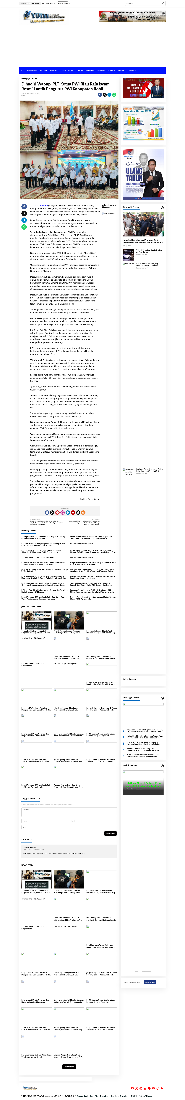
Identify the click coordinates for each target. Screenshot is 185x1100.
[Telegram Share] (109, 95)
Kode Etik (94, 1096)
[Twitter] (52, 512)
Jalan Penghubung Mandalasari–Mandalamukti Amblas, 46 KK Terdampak (44, 570)
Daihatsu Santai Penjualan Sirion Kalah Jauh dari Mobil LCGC (149, 470)
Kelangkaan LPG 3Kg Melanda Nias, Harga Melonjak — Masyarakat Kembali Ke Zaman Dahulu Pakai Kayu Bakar (43, 577)
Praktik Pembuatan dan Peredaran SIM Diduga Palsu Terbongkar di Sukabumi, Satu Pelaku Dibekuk (91, 537)
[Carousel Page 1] (136, 971)
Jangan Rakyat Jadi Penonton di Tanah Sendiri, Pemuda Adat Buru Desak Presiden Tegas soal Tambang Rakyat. (92, 570)
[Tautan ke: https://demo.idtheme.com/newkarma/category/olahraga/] (162, 698)
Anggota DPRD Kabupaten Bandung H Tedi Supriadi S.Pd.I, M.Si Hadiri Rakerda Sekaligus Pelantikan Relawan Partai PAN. (143, 782)
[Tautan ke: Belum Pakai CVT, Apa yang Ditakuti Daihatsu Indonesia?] (128, 364)
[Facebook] (47, 512)
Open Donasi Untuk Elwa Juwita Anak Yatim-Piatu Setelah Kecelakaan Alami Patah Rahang (92, 577)
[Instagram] (62, 512)
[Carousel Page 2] (140, 971)
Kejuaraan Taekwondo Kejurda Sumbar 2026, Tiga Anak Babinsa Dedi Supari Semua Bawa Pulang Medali (145, 730)
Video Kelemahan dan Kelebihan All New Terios (149, 251)
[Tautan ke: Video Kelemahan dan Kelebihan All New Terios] (128, 255)
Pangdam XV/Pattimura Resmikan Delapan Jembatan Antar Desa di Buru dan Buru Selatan (93, 563)
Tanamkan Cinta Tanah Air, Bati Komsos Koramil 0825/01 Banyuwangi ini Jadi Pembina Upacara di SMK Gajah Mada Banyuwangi (46, 521)
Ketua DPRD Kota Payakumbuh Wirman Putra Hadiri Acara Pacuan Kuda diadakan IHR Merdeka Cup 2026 (145, 737)
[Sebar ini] (100, 95)
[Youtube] (73, 512)
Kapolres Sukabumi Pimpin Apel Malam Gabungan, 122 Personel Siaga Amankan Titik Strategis (43, 544)
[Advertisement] (92, 47)
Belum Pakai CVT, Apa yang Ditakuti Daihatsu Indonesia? (147, 264)
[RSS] (83, 512)
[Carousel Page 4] (146, 971)
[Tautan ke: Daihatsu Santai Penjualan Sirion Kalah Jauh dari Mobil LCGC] (128, 570)
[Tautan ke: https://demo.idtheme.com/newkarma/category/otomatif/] (162, 207)
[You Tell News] (44, 17)
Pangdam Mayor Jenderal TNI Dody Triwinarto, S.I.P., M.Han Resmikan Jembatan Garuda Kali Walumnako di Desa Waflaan (91, 591)
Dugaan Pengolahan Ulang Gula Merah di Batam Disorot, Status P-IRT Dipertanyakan (93, 598)
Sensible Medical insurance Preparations (37, 557)
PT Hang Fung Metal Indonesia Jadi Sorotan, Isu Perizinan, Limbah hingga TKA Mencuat (44, 591)
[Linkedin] (68, 512)
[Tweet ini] (105, 95)
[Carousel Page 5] (149, 971)
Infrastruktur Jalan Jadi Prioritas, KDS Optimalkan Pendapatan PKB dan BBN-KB (143, 241)
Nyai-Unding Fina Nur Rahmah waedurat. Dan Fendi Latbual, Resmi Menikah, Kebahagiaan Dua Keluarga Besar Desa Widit (93, 551)
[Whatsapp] (114, 95)
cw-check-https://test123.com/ (81, 543)
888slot (26, 847)
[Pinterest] (57, 512)
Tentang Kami (82, 1096)
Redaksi (114, 1096)
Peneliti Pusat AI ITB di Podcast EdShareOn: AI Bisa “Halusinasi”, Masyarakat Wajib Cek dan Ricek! (41, 551)
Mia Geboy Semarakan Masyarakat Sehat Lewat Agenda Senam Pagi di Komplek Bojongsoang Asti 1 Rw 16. (143, 755)
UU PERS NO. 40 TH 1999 (141, 1096)
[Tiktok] (78, 512)
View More (69, 1066)
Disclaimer (104, 1096)
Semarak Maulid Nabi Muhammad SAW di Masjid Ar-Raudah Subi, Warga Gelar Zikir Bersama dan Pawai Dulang (90, 584)
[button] (163, 3)
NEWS (23, 96)
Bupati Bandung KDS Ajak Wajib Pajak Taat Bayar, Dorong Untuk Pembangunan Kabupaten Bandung (44, 598)
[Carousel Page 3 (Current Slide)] (143, 971)
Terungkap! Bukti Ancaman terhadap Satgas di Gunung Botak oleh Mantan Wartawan (43, 537)
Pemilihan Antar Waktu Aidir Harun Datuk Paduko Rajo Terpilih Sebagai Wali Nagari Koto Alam (43, 563)
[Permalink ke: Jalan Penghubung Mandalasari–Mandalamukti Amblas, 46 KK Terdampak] (69, 697)
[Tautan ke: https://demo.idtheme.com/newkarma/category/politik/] (162, 765)
